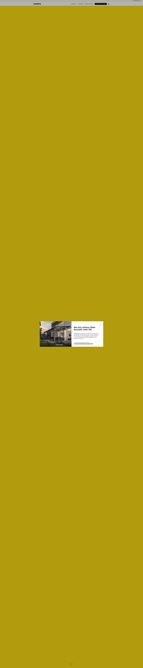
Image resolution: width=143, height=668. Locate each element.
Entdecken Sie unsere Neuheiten (82, 342)
